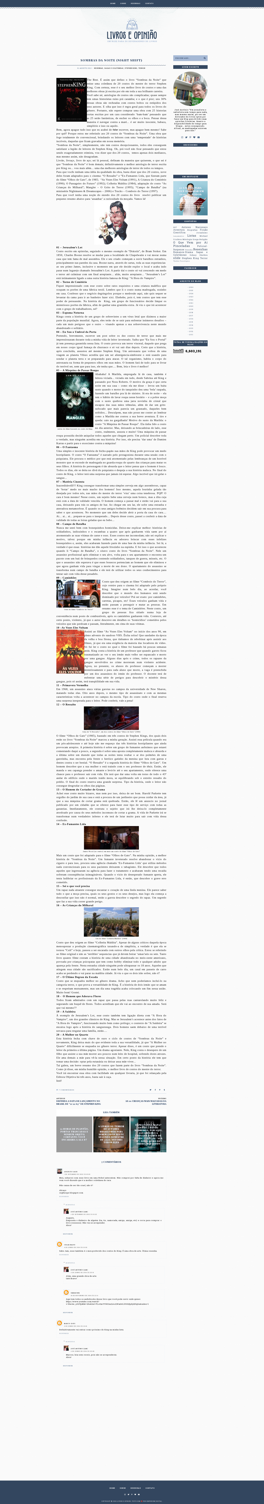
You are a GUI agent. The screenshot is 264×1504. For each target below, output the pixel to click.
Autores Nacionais (195, 227)
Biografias (192, 230)
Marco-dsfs (69, 1323)
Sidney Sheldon (199, 255)
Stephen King (131, 68)
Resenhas (98, 68)
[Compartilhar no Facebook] (155, 1090)
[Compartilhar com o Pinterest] (160, 1090)
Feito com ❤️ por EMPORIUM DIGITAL (147, 1501)
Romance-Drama (183, 252)
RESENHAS (135, 3)
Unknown (75, 1293)
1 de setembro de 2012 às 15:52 (84, 1214)
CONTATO (149, 3)
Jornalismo (202, 232)
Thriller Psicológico (181, 261)
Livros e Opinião (124, 1501)
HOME (113, 3)
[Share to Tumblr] (164, 1090)
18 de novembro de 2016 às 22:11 (84, 1295)
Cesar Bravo (69, 1245)
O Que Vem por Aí (190, 242)
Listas (191, 235)
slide (177, 258)
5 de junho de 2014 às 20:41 (82, 1272)
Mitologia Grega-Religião (195, 239)
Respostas (70, 1205)
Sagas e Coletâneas (114, 68)
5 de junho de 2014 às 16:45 (75, 1326)
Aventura (179, 229)
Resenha (189, 250)
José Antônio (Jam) (79, 1212)
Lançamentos (178, 236)
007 (175, 227)
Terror (141, 68)
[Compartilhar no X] (151, 1090)
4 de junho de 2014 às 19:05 (75, 1247)
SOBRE (123, 3)
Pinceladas (181, 246)
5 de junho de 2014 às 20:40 (82, 1351)
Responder (64, 1196)
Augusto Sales (71, 1172)
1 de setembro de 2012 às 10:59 (77, 1174)
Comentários (66, 1090)
